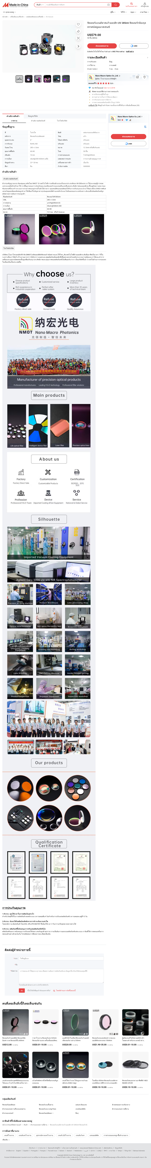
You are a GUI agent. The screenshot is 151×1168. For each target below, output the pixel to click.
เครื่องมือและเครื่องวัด (17, 17)
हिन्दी (105, 1151)
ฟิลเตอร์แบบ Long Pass (47, 1109)
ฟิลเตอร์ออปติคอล (8, 1105)
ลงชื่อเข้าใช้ (92, 105)
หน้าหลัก (5, 17)
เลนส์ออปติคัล (81, 1109)
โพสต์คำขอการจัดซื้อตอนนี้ (64, 990)
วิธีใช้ (123, 12)
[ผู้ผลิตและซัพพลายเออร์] (15, 4)
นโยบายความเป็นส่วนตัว (70, 1148)
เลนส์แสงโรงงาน (25, 1135)
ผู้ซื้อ (112, 12)
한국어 (93, 1151)
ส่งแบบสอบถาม (102, 46)
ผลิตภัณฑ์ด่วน (108, 1148)
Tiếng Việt (127, 1151)
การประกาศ (41, 1148)
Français (43, 1151)
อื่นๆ (77, 1113)
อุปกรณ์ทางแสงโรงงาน (44, 1135)
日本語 (99, 1151)
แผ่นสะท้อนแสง (81, 1105)
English (18, 1151)
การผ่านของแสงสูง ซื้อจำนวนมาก (116, 1135)
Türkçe (120, 1151)
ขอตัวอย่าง (130, 51)
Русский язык (52, 1151)
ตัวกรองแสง (49, 17)
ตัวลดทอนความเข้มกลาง (121, 1105)
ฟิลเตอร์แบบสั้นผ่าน (46, 1105)
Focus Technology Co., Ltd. (77, 1155)
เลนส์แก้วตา (80, 1135)
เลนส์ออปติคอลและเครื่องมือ (34, 17)
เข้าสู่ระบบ (145, 6)
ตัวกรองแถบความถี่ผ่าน (120, 1109)
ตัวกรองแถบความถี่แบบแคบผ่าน (13, 1109)
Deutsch (69, 1151)
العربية (86, 1151)
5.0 (119, 120)
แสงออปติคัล (94, 1135)
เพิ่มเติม (5, 1140)
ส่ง (22, 990)
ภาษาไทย (112, 1151)
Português (34, 1151)
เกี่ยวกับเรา (32, 1148)
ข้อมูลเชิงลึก (118, 1148)
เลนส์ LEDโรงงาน (64, 1135)
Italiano (61, 1151)
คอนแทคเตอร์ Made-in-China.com (90, 1148)
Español (26, 1151)
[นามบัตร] (145, 126)
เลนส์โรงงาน (9, 1135)
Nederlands (78, 1151)
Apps (132, 12)
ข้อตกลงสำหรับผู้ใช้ (54, 1148)
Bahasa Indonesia (139, 1151)
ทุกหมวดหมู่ (10, 12)
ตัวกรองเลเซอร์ (7, 1113)
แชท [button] (135, 46)
